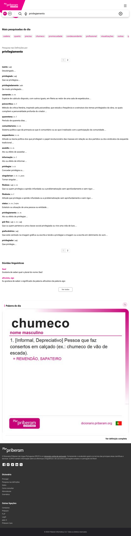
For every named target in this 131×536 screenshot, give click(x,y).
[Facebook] (4, 466)
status (5, 203)
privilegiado (7, 76)
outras (120, 36)
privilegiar (6, 166)
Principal (5, 479)
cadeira (6, 36)
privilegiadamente (10, 85)
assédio (5, 148)
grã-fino (5, 222)
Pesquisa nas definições (11, 482)
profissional (91, 36)
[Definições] (120, 13)
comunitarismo (9, 126)
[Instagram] (8, 466)
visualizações (107, 36)
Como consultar (8, 488)
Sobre (4, 485)
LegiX (4, 517)
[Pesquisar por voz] (25, 13)
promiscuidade (55, 36)
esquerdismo (8, 135)
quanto (17, 36)
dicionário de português (55, 456)
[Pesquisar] (20, 13)
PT (5, 14)
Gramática (6, 494)
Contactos (6, 508)
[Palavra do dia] (125, 304)
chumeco (40, 36)
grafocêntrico (8, 231)
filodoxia (6, 194)
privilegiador (8, 240)
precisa (28, 36)
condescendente (74, 36)
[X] (21, 466)
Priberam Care (7, 523)
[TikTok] (12, 466)
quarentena (7, 116)
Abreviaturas (6, 491)
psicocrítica (7, 104)
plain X (4, 520)
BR (10, 14)
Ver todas (65, 290)
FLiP (3, 514)
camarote (6, 94)
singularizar (7, 175)
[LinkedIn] (17, 466)
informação (7, 157)
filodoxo (5, 185)
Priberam (5, 511)
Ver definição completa (116, 438)
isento (5, 67)
